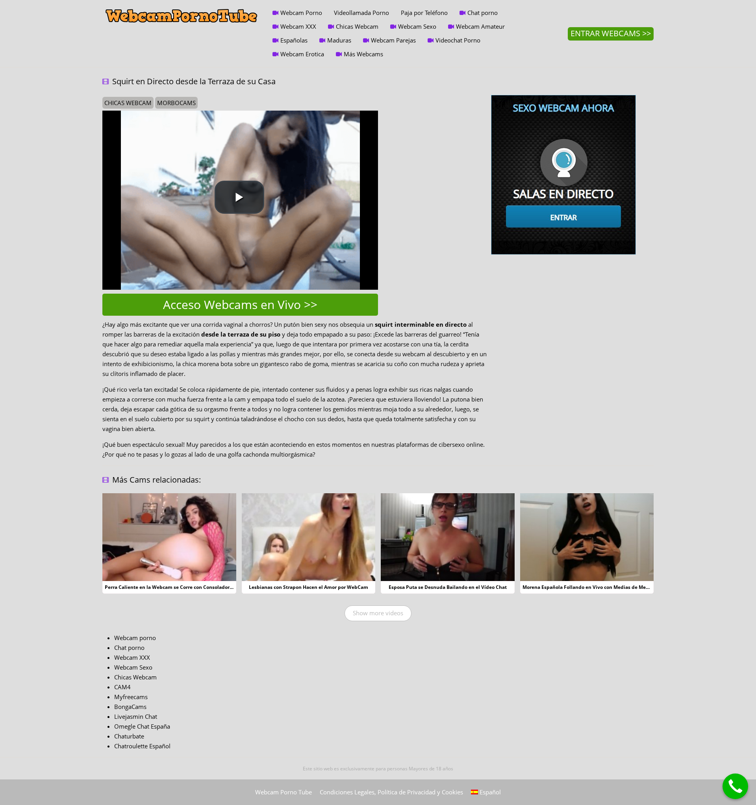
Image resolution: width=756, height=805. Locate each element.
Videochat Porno (457, 40)
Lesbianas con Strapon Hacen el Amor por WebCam (308, 587)
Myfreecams (131, 697)
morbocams (176, 103)
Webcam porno (135, 638)
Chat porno (482, 13)
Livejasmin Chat (135, 716)
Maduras (339, 40)
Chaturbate (129, 736)
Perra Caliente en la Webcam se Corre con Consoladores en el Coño (182, 587)
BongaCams (130, 707)
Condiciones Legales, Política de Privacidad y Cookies (391, 792)
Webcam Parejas (393, 40)
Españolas (294, 40)
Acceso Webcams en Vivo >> (240, 304)
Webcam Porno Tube (283, 792)
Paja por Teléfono (424, 13)
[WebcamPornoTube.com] (181, 6)
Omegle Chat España (142, 726)
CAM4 (122, 687)
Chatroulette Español (142, 746)
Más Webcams (363, 54)
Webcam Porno (301, 13)
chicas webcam (128, 103)
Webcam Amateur (480, 26)
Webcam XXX (298, 26)
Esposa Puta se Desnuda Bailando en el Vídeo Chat (448, 587)
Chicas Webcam (357, 26)
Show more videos (378, 613)
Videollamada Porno (361, 13)
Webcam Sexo (417, 26)
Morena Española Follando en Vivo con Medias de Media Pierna (596, 587)
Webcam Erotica (302, 54)
